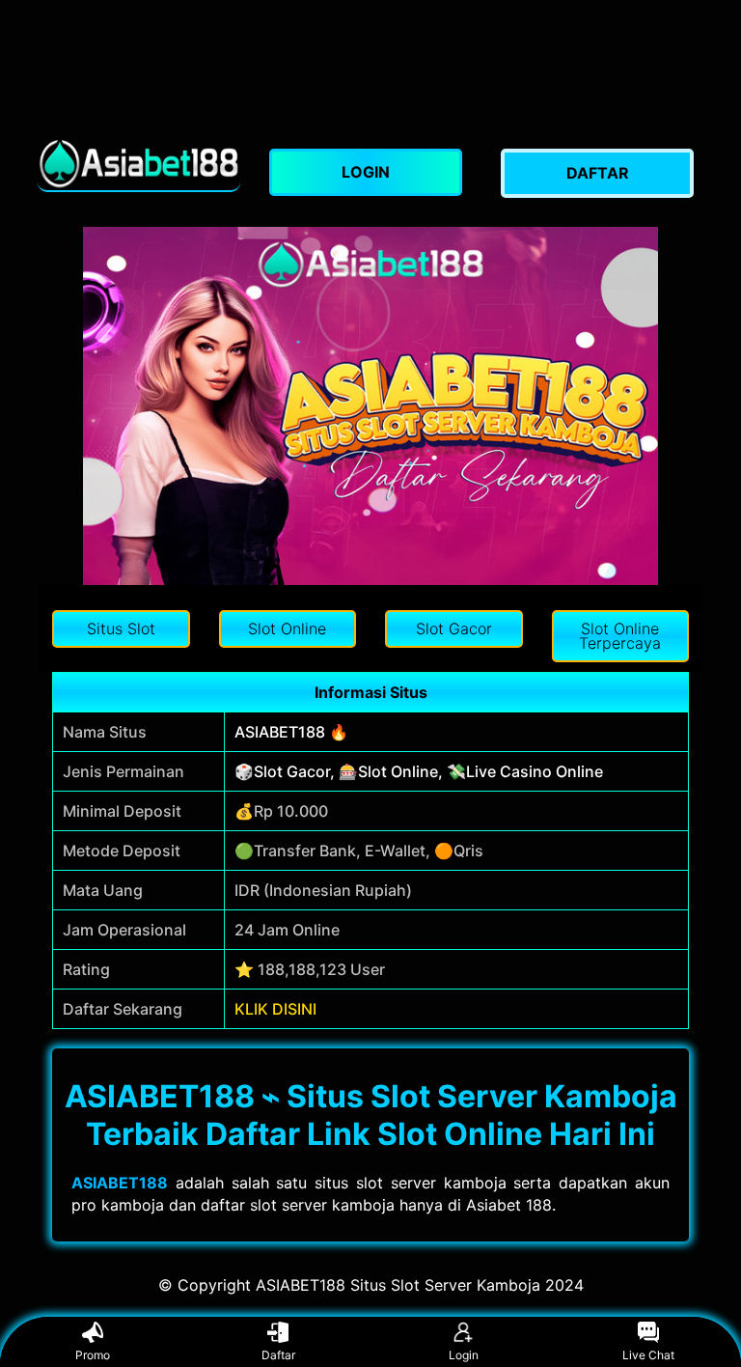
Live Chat (648, 1355)
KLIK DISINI (275, 1008)
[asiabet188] (139, 163)
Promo (92, 1355)
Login (464, 1355)
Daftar (278, 1355)
